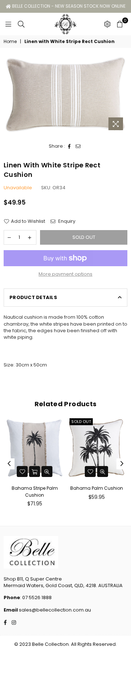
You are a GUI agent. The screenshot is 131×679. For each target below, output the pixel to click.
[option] (65, 94)
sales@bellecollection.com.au (54, 609)
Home (10, 41)
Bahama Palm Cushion (96, 488)
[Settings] (107, 24)
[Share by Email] (78, 146)
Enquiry (66, 221)
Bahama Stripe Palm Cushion (35, 491)
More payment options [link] (65, 274)
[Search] (21, 24)
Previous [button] (9, 463)
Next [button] (121, 463)
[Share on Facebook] (69, 146)
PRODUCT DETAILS (33, 297)
